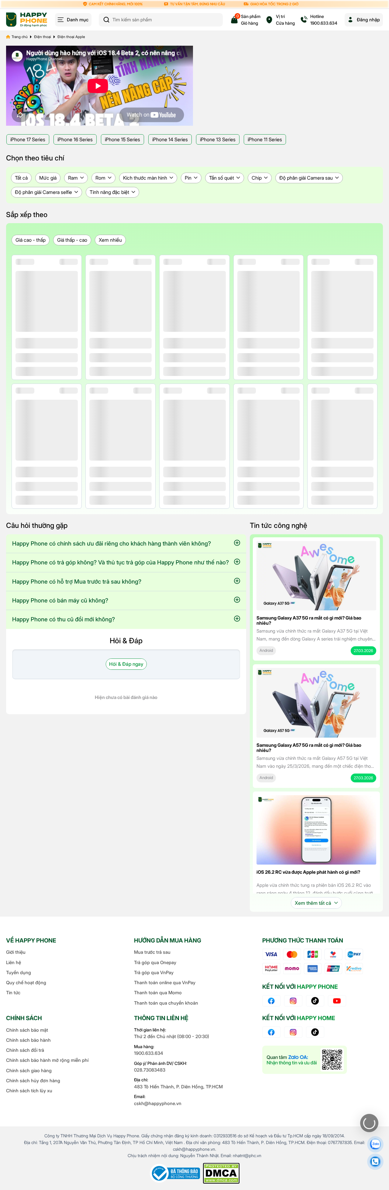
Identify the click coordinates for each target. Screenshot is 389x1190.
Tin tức (13, 992)
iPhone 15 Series (122, 139)
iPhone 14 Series (170, 139)
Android (266, 650)
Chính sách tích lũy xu (29, 1090)
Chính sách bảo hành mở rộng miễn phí (47, 1060)
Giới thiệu (16, 952)
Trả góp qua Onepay (155, 962)
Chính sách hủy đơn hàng (33, 1080)
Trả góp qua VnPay (154, 972)
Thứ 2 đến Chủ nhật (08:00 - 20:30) (171, 1036)
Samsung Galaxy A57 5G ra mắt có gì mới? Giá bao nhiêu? (308, 747)
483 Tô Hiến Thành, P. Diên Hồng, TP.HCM (178, 1087)
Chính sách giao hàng (29, 1070)
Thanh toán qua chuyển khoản (166, 1003)
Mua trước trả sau (152, 952)
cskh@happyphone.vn (157, 1103)
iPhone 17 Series (27, 139)
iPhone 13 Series (218, 139)
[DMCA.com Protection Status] (221, 1173)
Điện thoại (42, 36)
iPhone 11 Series (265, 139)
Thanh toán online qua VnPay (164, 982)
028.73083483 (149, 1070)
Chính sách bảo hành (28, 1040)
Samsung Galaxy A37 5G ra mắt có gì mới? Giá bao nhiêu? (308, 620)
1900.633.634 (148, 1053)
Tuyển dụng (18, 972)
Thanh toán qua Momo (158, 992)
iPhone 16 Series (75, 139)
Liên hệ (13, 962)
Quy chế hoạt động (26, 982)
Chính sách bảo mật (27, 1030)
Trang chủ (20, 36)
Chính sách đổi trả (25, 1050)
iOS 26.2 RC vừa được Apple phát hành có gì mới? (308, 872)
